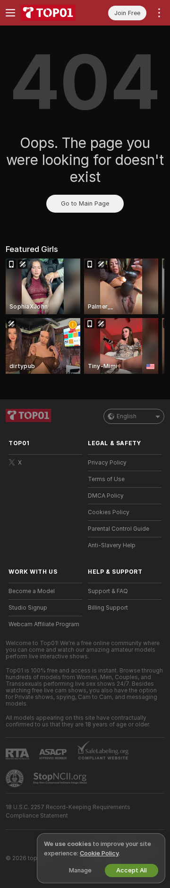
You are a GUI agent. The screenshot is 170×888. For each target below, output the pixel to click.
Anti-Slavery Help (112, 545)
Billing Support (108, 607)
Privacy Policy (107, 462)
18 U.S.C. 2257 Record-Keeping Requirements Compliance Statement (68, 811)
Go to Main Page (85, 203)
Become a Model (31, 591)
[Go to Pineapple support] (16, 778)
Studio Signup (27, 607)
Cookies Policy (108, 512)
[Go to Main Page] (53, 13)
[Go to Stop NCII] (61, 778)
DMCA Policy (106, 495)
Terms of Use (106, 479)
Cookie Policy (99, 853)
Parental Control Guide (118, 529)
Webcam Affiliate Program (43, 624)
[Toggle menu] (10, 13)
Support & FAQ (108, 591)
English (126, 416)
